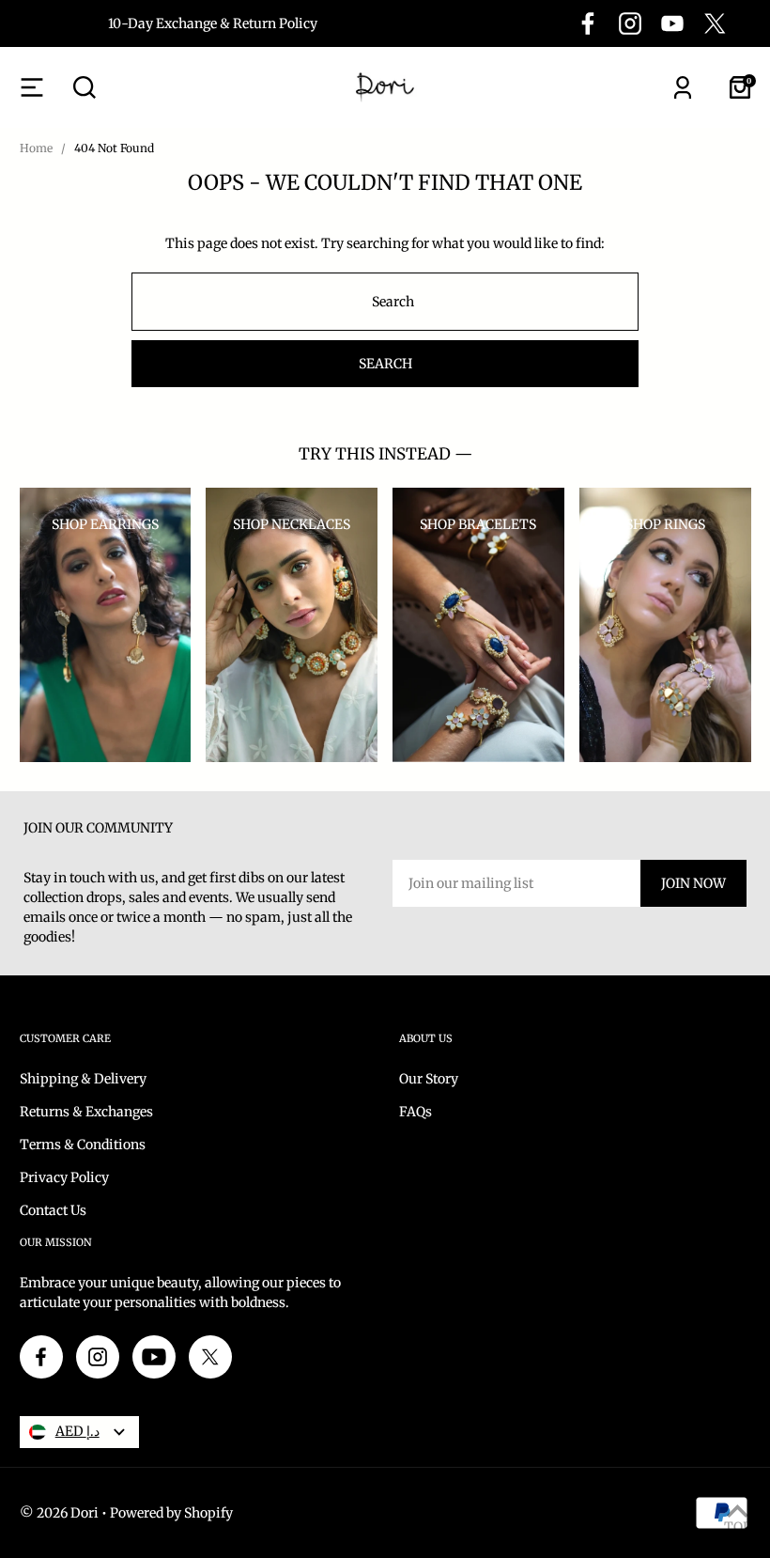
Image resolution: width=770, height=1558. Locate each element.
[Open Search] (84, 87)
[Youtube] (672, 23)
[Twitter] (715, 23)
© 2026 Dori (59, 1512)
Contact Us (53, 1210)
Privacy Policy (64, 1177)
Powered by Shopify (171, 1512)
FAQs (415, 1111)
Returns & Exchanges (86, 1111)
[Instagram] (630, 23)
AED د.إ (77, 1431)
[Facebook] (588, 23)
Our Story (428, 1078)
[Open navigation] (32, 87)
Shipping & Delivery (83, 1078)
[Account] (682, 87)
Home (36, 148)
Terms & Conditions (83, 1144)
